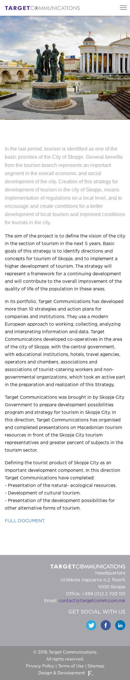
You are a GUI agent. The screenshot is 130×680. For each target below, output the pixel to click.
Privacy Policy (40, 666)
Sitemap (96, 666)
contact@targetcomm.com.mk (92, 601)
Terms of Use (71, 666)
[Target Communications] (42, 8)
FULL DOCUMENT (25, 521)
